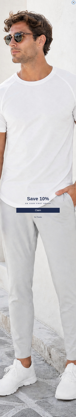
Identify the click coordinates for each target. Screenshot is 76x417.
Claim (38, 210)
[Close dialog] (73, 2)
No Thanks (38, 217)
